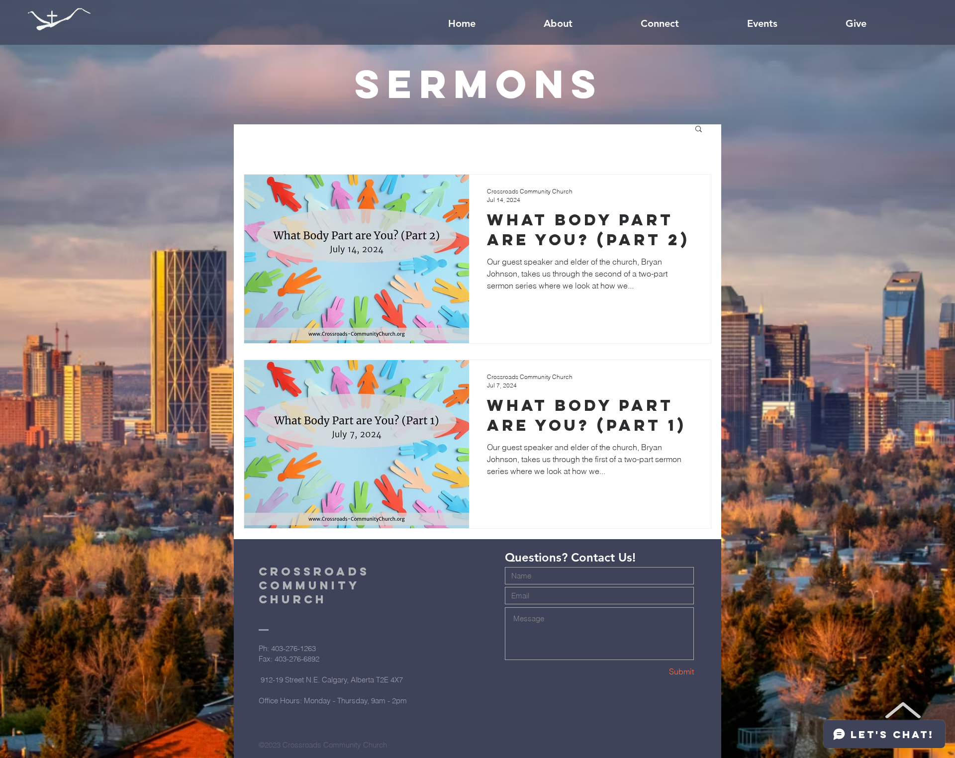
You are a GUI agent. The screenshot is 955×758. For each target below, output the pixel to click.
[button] (698, 129)
